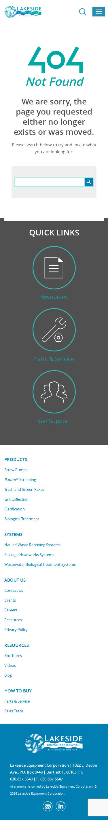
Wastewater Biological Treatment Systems (40, 564)
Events (10, 600)
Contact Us (13, 590)
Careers (10, 610)
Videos (10, 665)
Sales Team (13, 711)
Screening (20, 479)
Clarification (14, 509)
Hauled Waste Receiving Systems (32, 544)
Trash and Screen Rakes (24, 489)
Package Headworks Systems (29, 554)
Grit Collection (16, 499)
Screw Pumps (15, 469)
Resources (13, 619)
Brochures (13, 655)
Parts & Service (17, 701)
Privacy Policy (16, 629)
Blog (8, 675)
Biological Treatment (21, 518)
